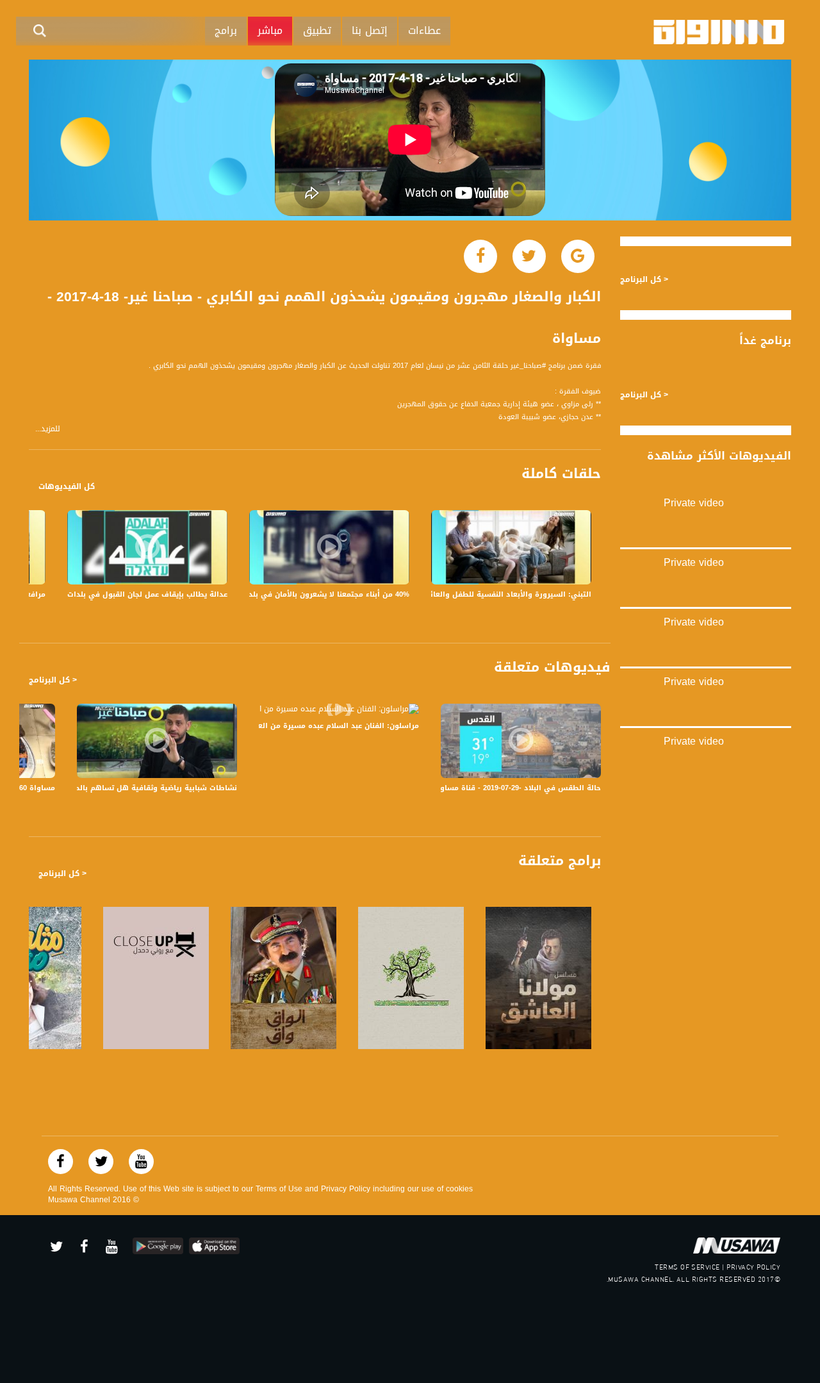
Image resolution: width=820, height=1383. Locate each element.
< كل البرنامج (53, 680)
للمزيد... (47, 429)
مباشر (270, 30)
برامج (226, 30)
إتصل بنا (370, 30)
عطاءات (424, 30)
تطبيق (317, 30)
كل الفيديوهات (66, 486)
